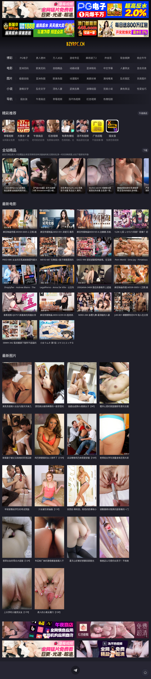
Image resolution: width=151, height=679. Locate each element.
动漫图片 (74, 78)
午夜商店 (40, 99)
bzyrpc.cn (75, 44)
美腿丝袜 (91, 78)
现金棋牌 (125, 58)
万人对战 (57, 58)
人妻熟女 (125, 68)
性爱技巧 (141, 88)
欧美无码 (40, 68)
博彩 (10, 58)
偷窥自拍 (24, 78)
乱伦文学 (40, 88)
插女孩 (23, 99)
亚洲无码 (24, 68)
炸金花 (108, 58)
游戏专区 (74, 58)
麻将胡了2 (91, 58)
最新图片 (9, 355)
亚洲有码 (91, 68)
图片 (10, 78)
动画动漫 (74, 68)
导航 (10, 99)
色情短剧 (108, 99)
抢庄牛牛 (141, 58)
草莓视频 (57, 99)
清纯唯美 (108, 78)
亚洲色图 (40, 78)
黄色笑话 (125, 88)
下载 (145, 150)
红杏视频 (91, 99)
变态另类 (141, 68)
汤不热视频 (74, 99)
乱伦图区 (125, 78)
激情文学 (24, 88)
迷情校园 (91, 88)
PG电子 (24, 58)
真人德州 (40, 58)
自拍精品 (57, 68)
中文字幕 (108, 68)
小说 (10, 89)
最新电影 (9, 203)
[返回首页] (145, 672)
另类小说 (108, 88)
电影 (10, 68)
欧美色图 (57, 78)
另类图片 (141, 78)
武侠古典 (74, 88)
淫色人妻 (57, 88)
